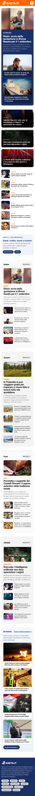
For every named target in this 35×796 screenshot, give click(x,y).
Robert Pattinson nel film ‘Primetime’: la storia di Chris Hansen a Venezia (21, 595)
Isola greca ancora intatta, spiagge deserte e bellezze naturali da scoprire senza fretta (22, 429)
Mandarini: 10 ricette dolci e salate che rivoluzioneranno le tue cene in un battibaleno (22, 524)
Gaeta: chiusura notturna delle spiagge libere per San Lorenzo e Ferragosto (17, 664)
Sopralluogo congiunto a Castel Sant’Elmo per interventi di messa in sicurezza (21, 330)
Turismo (18, 251)
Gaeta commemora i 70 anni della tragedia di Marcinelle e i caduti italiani (17, 715)
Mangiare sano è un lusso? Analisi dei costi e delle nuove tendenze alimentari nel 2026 (22, 515)
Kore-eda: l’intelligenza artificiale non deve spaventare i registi (15, 569)
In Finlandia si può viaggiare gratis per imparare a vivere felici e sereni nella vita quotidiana (16, 387)
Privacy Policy (15, 783)
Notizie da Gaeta (8, 251)
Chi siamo (5, 780)
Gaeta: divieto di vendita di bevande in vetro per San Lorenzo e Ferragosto (17, 689)
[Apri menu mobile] (32, 3)
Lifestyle (7, 542)
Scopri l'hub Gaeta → (11, 747)
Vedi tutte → (26, 264)
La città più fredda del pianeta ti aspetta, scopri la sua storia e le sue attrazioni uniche (22, 439)
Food (6, 456)
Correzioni (24, 783)
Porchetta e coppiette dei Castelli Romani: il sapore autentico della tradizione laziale (17, 485)
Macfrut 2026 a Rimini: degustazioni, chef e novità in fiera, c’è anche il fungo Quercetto (22, 505)
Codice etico (18, 787)
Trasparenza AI (6, 790)
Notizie (6, 264)
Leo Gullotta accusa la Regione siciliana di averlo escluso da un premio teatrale (22, 606)
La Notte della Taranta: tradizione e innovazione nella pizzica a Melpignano (22, 339)
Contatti (22, 780)
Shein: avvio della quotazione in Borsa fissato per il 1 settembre (17, 38)
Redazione (13, 780)
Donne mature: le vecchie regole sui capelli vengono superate (22, 585)
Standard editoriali (7, 787)
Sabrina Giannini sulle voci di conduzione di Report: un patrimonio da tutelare (22, 309)
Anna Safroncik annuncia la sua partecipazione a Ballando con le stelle (22, 616)
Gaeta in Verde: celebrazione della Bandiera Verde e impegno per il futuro (17, 741)
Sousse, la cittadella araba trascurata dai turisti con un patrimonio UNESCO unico (22, 408)
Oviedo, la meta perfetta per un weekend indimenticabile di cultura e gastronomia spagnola (22, 418)
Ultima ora (7, 32)
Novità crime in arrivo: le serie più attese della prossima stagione (21, 319)
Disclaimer (5, 783)
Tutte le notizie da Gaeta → (23, 631)
